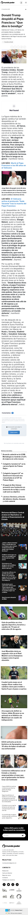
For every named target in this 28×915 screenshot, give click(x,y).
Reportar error (6, 875)
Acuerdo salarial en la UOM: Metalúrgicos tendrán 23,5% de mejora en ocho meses (15, 456)
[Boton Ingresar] (21, 2)
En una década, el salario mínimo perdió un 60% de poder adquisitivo (9, 816)
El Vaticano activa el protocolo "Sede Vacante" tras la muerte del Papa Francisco (14, 202)
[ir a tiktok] (17, 884)
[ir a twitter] (4, 884)
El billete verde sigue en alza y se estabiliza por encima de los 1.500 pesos (9, 557)
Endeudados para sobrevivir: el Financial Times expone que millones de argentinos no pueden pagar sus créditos (9, 588)
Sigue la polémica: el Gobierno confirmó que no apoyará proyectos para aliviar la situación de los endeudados (9, 798)
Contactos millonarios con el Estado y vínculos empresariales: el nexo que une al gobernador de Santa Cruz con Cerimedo (13, 775)
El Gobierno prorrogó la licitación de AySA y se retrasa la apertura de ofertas (9, 808)
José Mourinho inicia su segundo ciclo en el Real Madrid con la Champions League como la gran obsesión (12, 655)
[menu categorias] (26, 2)
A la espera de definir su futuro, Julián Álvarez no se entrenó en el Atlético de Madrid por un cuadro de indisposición (13, 715)
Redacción (5, 871)
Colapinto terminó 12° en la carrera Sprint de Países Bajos (14, 466)
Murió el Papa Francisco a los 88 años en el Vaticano (14, 165)
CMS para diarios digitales (16, 913)
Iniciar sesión (14, 432)
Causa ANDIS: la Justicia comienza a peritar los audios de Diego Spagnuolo (9, 789)
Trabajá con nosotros (8, 880)
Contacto (5, 877)
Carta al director (7, 873)
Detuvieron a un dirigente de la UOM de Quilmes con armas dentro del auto (9, 566)
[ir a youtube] (8, 884)
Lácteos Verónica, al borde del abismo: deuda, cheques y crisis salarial (14, 499)
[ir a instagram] (12, 884)
